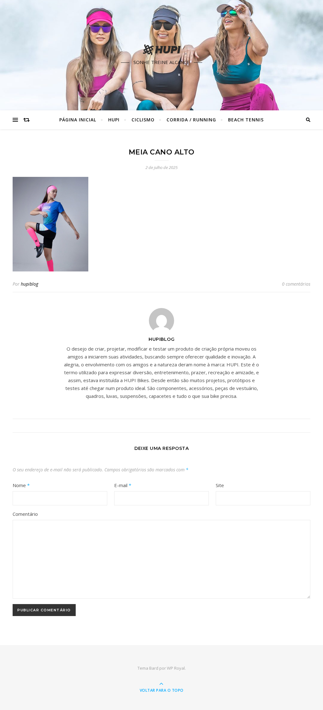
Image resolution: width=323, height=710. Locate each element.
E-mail (122, 485)
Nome (21, 485)
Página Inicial (77, 120)
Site (220, 485)
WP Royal (176, 668)
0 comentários (296, 284)
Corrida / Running (191, 120)
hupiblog (29, 284)
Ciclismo (143, 120)
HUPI (114, 120)
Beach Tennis (246, 120)
